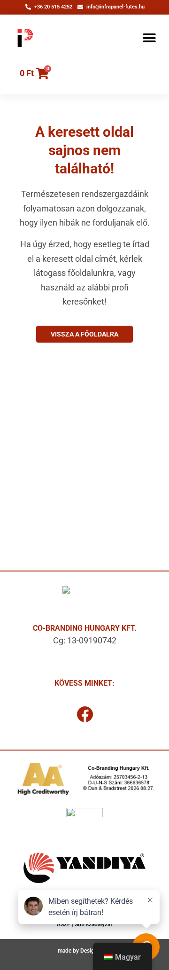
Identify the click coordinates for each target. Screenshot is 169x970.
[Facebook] (84, 714)
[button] (149, 37)
